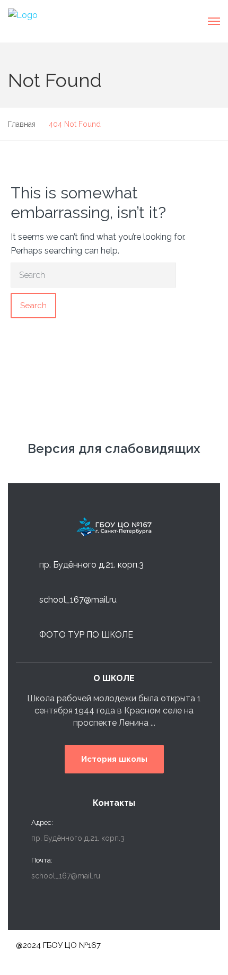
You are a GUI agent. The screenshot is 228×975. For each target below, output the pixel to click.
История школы (114, 759)
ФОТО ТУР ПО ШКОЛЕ (86, 635)
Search (33, 305)
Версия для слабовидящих (114, 448)
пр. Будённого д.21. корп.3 (91, 565)
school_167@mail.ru (78, 600)
